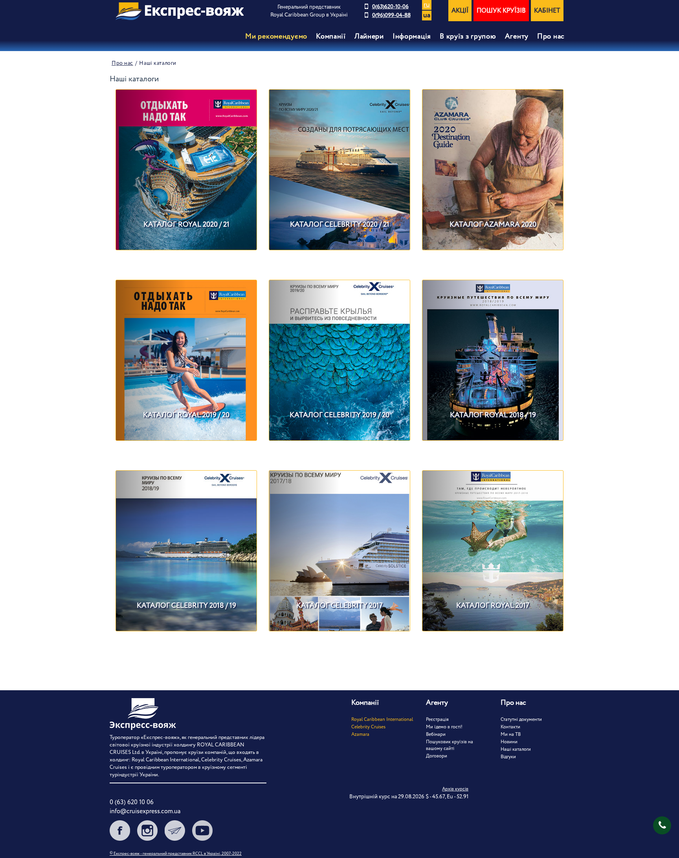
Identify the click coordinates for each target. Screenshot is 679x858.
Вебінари (436, 734)
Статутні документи (521, 719)
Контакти (510, 727)
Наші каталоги (516, 749)
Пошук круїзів (501, 10)
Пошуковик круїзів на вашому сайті (449, 745)
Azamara (360, 734)
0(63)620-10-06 (390, 7)
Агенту (517, 36)
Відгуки (508, 757)
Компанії (331, 36)
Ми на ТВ (511, 734)
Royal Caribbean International (382, 719)
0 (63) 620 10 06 (132, 802)
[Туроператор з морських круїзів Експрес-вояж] (180, 11)
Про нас (551, 36)
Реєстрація (437, 719)
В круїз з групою (468, 36)
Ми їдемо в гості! (444, 727)
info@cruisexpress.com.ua (145, 811)
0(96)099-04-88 (391, 15)
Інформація (412, 36)
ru (427, 5)
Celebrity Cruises (368, 727)
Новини (509, 742)
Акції (459, 10)
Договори (436, 756)
